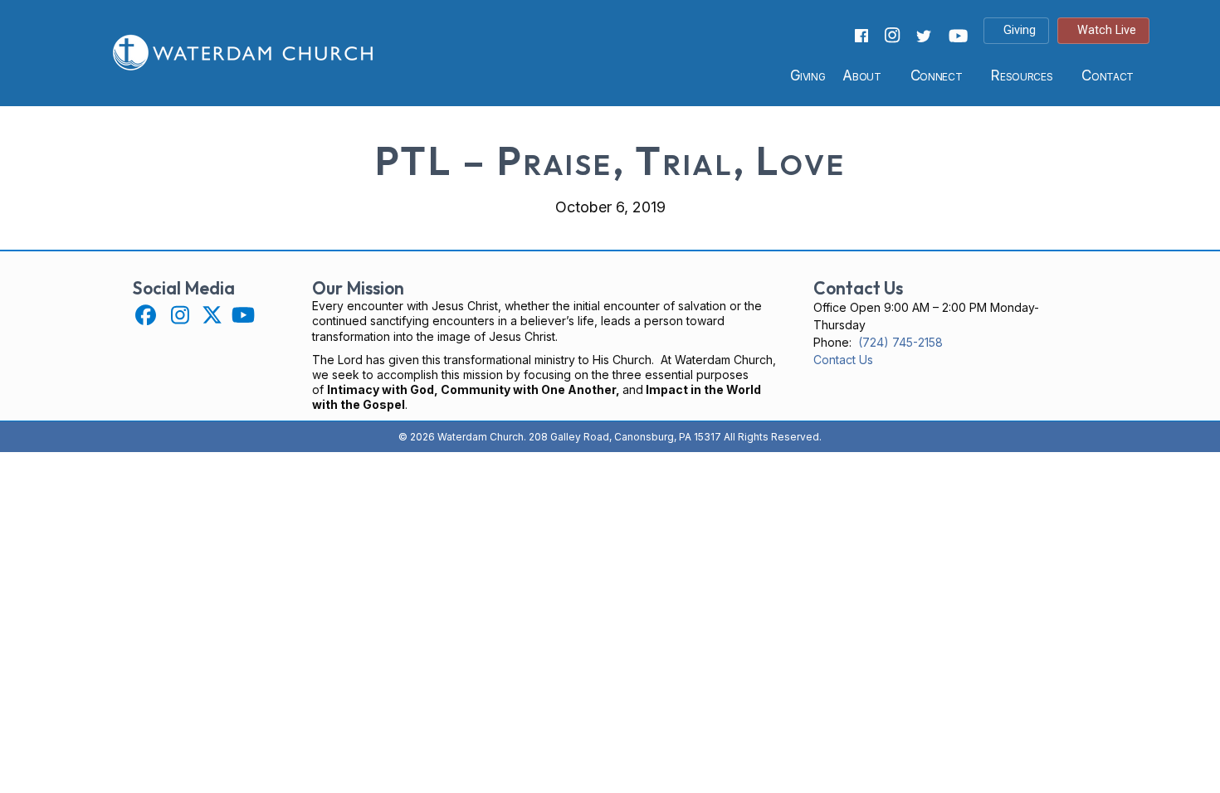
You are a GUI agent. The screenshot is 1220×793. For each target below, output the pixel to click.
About (861, 75)
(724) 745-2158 (900, 342)
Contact (1107, 75)
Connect (936, 75)
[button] (146, 314)
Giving (808, 75)
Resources (1021, 75)
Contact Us (843, 360)
